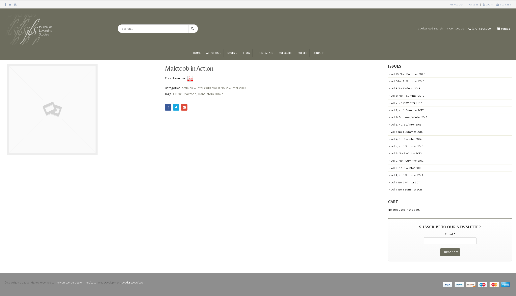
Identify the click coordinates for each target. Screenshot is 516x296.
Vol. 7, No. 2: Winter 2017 (406, 103)
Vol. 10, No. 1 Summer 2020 (408, 74)
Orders (474, 4)
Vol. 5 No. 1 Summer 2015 (407, 132)
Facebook (168, 107)
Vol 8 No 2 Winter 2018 (405, 88)
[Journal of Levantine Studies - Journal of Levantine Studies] (29, 29)
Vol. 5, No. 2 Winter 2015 (406, 124)
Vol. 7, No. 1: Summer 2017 (407, 110)
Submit (302, 53)
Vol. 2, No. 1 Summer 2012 (407, 175)
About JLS (212, 53)
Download (190, 78)
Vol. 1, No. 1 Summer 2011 (406, 189)
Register (505, 4)
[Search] (193, 29)
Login (489, 4)
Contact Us (456, 28)
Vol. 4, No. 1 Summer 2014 (407, 146)
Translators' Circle (210, 94)
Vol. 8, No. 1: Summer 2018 (407, 95)
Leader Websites (133, 282)
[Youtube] (15, 4)
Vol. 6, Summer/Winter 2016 (409, 117)
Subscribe (285, 53)
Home (197, 53)
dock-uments (264, 53)
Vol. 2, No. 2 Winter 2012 (406, 168)
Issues (231, 53)
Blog (246, 53)
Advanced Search (431, 28)
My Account (457, 4)
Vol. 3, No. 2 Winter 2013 (406, 153)
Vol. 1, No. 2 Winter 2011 (405, 182)
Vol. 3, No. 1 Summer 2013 (407, 160)
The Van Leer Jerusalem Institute (75, 282)
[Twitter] (10, 4)
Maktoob (190, 94)
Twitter (176, 107)
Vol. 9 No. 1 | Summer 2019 (407, 81)
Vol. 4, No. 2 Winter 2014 (406, 139)
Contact (318, 53)
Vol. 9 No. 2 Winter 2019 (229, 88)
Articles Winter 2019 (196, 88)
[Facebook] (5, 4)
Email (184, 107)
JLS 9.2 (177, 94)
